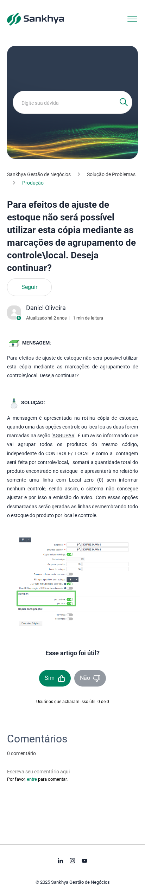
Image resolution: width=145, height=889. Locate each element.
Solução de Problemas (111, 174)
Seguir (29, 287)
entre (32, 779)
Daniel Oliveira (46, 307)
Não (85, 678)
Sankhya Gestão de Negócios (39, 174)
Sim (50, 678)
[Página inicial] (35, 19)
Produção (33, 183)
